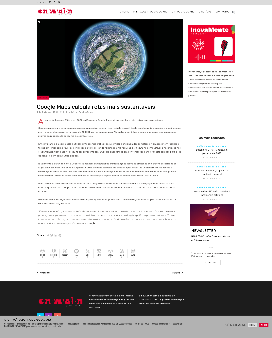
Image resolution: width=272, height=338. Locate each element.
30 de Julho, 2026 (212, 157)
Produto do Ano (149, 299)
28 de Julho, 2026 (212, 178)
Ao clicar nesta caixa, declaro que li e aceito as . (211, 254)
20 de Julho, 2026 (212, 199)
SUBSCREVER (211, 263)
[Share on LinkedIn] (56, 235)
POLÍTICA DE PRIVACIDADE (235, 325)
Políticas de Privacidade (202, 255)
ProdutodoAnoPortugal (79, 112)
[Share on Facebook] (48, 235)
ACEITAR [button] (264, 325)
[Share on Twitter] (51, 235)
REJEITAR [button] (252, 325)
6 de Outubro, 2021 (47, 112)
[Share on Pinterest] (60, 235)
